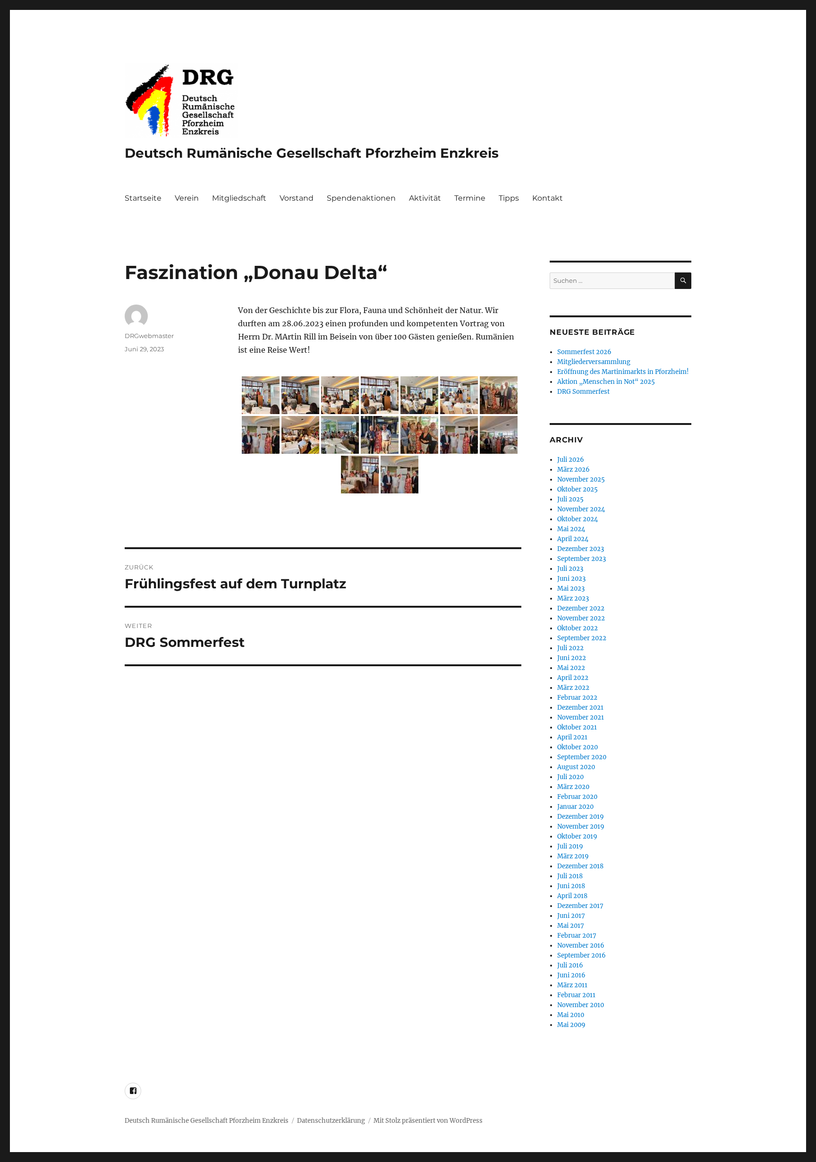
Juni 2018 (571, 886)
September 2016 (581, 955)
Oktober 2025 (577, 489)
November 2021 (580, 717)
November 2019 (580, 827)
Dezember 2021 (580, 708)
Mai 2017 (570, 926)
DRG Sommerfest (583, 392)
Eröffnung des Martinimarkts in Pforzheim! (623, 372)
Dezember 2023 (580, 549)
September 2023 (581, 559)
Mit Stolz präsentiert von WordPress (428, 1121)
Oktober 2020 (577, 747)
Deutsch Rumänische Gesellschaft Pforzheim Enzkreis (312, 153)
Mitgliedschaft (239, 198)
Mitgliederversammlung (593, 362)
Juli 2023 (570, 569)
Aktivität (425, 198)
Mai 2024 (571, 529)
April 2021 (572, 737)
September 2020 (581, 757)
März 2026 (573, 470)
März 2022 (573, 688)
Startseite (143, 198)
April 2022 (572, 678)
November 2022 (581, 618)
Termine (469, 198)
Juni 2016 (571, 975)
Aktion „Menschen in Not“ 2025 (606, 382)
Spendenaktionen (361, 198)
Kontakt (547, 198)
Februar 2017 (576, 936)
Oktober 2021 (577, 727)
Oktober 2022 (577, 628)
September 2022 (581, 638)
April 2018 (572, 896)
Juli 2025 (570, 499)
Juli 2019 (570, 846)
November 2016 (580, 945)
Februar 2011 (576, 995)
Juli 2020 (570, 777)
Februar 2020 (577, 797)
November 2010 (580, 1005)
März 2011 (572, 985)
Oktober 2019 (577, 836)
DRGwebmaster (149, 335)
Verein (187, 198)
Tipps (509, 198)
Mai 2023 (571, 589)
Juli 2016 (570, 965)
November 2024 (581, 509)
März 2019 (573, 856)
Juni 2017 (571, 916)
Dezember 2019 (580, 817)
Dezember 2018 (580, 866)
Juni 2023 (571, 579)
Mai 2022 (571, 668)
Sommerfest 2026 (584, 352)
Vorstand (297, 198)
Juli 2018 (570, 876)
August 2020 (576, 767)
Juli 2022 (570, 648)
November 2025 (581, 479)
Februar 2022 (577, 698)
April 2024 (572, 539)
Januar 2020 (575, 807)
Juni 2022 (571, 658)
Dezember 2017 (580, 906)
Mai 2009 (571, 1025)
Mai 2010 (570, 1015)
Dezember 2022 (580, 608)
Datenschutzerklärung (331, 1121)
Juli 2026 (570, 460)
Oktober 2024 (577, 519)
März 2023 (573, 598)
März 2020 (573, 787)
